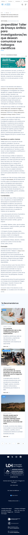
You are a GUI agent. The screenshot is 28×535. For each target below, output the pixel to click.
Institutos (3, 1)
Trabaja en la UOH (13, 501)
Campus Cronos (20, 250)
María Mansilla (10, 179)
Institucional (4, 20)
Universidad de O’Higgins (15, 108)
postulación (3, 88)
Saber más (5, 346)
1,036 (18, 443)
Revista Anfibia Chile (5, 108)
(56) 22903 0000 (14, 485)
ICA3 (4, 396)
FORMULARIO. (3, 289)
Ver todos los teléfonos (13, 490)
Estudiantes (18, 1)
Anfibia (2, 117)
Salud (4, 310)
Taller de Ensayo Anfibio (12, 88)
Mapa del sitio (15, 495)
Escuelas (10, 1)
